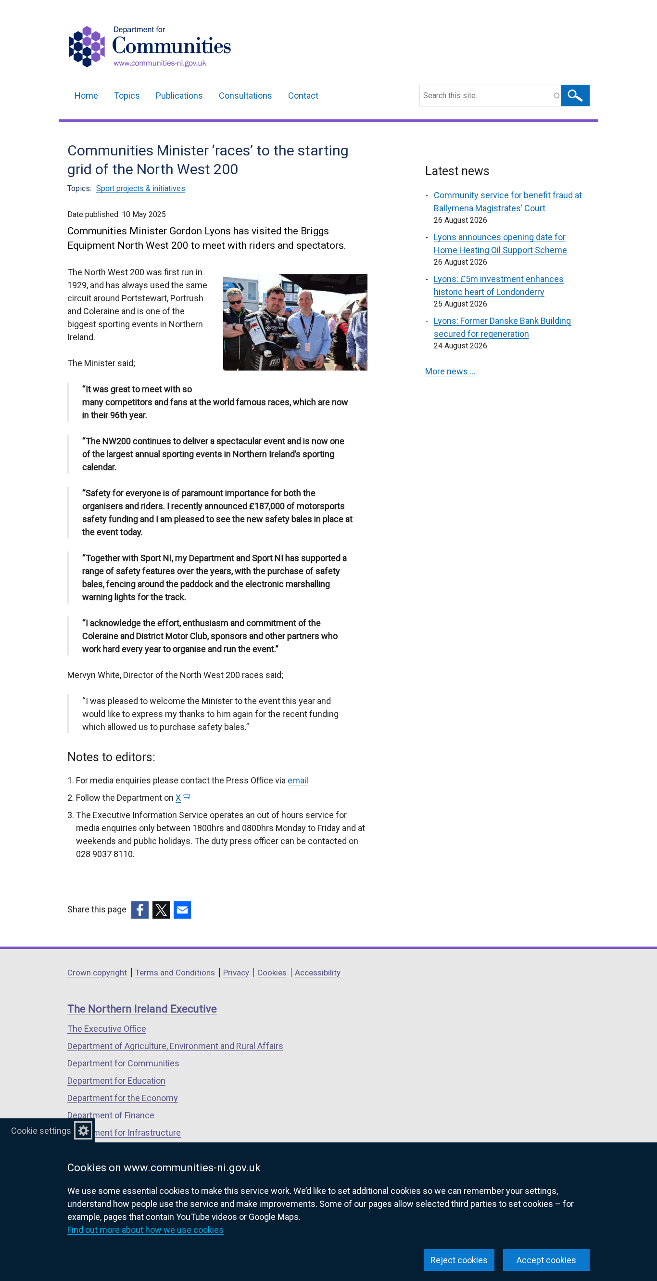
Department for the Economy (122, 1098)
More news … (450, 371)
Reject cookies (459, 1260)
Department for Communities (123, 1063)
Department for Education (116, 1081)
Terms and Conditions (175, 972)
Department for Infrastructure (124, 1132)
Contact (303, 95)
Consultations (245, 95)
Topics (127, 95)
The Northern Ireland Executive (142, 1009)
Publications (179, 95)
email (298, 780)
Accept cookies (546, 1260)
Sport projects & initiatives (140, 188)
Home (86, 95)
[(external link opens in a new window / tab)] (140, 910)
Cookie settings (41, 1131)
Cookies (272, 972)
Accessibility (318, 972)
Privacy (236, 972)
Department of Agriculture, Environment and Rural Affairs (175, 1046)
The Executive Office (106, 1029)
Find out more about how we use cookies (145, 1230)
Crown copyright (97, 972)
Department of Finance (110, 1115)
